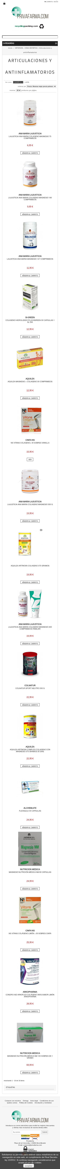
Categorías (30, 43)
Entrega (25, 1101)
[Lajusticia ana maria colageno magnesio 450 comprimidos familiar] (30, 604)
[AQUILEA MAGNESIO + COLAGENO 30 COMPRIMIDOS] (30, 358)
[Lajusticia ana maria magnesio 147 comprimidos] (30, 236)
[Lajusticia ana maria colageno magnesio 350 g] (30, 481)
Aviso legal (34, 1101)
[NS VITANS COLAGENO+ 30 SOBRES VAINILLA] (30, 419)
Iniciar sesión (4, 3)
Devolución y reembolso (43, 1103)
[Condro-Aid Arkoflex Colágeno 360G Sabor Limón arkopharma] (30, 971)
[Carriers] (30, 1137)
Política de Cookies (26, 1103)
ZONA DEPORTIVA (31, 48)
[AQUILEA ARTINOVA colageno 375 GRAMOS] (30, 542)
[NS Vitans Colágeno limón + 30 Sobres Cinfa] (30, 910)
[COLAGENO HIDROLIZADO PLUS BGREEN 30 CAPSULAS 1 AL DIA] (30, 297)
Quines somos (12, 1103)
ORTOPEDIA (19, 48)
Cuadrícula (18, 82)
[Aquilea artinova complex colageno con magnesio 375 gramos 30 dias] (30, 726)
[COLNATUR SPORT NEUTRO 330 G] (30, 665)
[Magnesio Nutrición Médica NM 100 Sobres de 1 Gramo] (30, 1033)
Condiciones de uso (47, 1101)
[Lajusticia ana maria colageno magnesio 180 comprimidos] (30, 174)
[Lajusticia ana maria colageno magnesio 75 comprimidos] (30, 113)
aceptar (28, 1166)
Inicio (10, 48)
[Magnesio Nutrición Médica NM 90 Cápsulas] (30, 849)
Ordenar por (22, 86)
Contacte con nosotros (13, 1101)
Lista (27, 82)
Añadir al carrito (30, 153)
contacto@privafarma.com (32, 1145)
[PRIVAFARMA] (30, 12)
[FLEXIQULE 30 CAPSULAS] (30, 787)
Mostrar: (13, 90)
